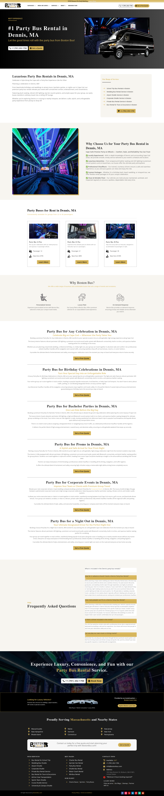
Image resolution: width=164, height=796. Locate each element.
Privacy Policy (75, 793)
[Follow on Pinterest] (136, 793)
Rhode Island (36, 734)
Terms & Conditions (86, 793)
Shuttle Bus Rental (75, 769)
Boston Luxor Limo (130, 700)
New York (107, 732)
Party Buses (90, 782)
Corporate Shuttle (38, 769)
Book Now (96, 680)
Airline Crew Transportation (41, 777)
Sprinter (82, 782)
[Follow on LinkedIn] (132, 793)
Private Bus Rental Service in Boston (119, 101)
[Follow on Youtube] (143, 793)
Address (109, 770)
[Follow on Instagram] (125, 793)
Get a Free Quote (142, 6)
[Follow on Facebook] (122, 793)
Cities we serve (108, 783)
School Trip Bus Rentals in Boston (118, 88)
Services (54, 5)
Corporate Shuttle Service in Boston (119, 98)
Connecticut (72, 734)
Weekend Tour (72, 5)
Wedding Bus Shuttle (39, 763)
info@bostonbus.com (114, 766)
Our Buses (31, 5)
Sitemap (125, 783)
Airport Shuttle (37, 766)
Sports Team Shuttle (39, 780)
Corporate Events (97, 489)
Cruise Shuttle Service (39, 783)
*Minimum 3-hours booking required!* (119, 777)
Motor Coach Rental (76, 771)
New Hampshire (37, 732)
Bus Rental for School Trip (41, 760)
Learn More (92, 1)
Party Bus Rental (75, 766)
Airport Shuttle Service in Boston (118, 95)
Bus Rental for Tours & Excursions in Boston (122, 105)
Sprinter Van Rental (76, 763)
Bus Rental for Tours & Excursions (44, 774)
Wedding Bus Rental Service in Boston (120, 92)
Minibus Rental (74, 774)
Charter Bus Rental (76, 760)
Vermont (71, 732)
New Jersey (108, 729)
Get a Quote (37, 48)
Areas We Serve (43, 5)
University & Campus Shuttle (42, 786)
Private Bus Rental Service (41, 771)
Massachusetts (36, 729)
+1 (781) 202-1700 (126, 6)
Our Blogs (118, 783)
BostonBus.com (37, 793)
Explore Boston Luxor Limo (127, 706)
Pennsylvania (109, 734)
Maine (70, 729)
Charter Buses (73, 782)
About (63, 5)
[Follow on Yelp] (129, 793)
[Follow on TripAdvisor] (139, 793)
